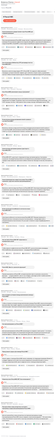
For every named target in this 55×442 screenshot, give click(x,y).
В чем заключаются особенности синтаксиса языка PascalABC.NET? (16, 209)
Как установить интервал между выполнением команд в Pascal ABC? (17, 295)
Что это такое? (4, 4)
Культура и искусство (17, 11)
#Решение (18, 348)
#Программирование (21, 292)
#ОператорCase (13, 376)
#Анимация (20, 28)
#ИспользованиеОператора (22, 376)
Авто (38, 11)
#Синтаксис (9, 206)
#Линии (14, 116)
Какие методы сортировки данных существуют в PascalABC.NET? (15, 149)
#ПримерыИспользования (34, 376)
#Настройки (17, 237)
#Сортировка (9, 145)
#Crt (7, 59)
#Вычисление (14, 264)
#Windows (12, 237)
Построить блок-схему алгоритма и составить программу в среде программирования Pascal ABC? (16, 407)
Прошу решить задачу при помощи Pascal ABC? (15, 351)
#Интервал (9, 292)
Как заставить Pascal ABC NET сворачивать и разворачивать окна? (14, 240)
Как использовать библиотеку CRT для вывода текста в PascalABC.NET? (17, 63)
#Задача (8, 348)
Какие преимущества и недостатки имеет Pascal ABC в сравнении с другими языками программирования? (17, 180)
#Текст (10, 59)
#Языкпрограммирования (24, 206)
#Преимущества (22, 176)
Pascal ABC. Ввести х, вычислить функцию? (14, 267)
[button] (9, 20)
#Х (18, 264)
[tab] (9, 12)
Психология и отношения (30, 11)
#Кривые (18, 116)
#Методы (15, 145)
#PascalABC (3, 28)
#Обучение (18, 321)
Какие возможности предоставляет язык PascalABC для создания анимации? (17, 32)
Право (43, 11)
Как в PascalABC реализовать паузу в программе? (16, 92)
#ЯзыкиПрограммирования (12, 176)
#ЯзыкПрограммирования (12, 28)
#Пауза (8, 89)
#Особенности (15, 206)
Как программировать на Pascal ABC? (12, 324)
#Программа (13, 89)
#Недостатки (28, 176)
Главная (3, 7)
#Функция (9, 264)
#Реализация (19, 89)
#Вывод (14, 59)
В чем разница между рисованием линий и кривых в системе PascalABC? (16, 120)
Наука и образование (6, 11)
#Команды (14, 292)
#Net (8, 237)
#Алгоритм (21, 404)
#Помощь (22, 237)
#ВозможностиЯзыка (28, 28)
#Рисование (9, 116)
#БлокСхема (9, 404)
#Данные (19, 145)
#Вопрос (28, 321)
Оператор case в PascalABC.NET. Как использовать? (16, 379)
